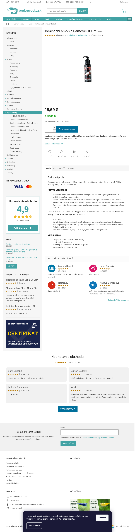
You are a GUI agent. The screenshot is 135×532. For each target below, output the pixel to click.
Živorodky (14, 77)
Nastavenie (34, 525)
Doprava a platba (53, 2)
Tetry (12, 73)
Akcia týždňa (12, 38)
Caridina (13, 52)
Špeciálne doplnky (14, 109)
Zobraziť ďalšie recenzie (118, 300)
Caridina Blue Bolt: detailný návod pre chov (21, 258)
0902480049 (14, 500)
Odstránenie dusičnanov (19, 126)
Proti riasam (15, 134)
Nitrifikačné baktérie (18, 116)
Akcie (12, 41)
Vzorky (10, 105)
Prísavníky (14, 66)
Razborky (14, 70)
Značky (10, 173)
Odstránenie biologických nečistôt (23, 130)
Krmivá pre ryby (13, 102)
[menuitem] (11, 19)
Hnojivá (10, 169)
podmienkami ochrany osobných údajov (98, 437)
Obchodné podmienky (74, 2)
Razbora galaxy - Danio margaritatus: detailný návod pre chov (21, 251)
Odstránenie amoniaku (19, 119)
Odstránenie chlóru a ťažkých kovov (24, 123)
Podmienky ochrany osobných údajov (20, 473)
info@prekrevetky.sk (18, 496)
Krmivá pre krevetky (15, 98)
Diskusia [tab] (71, 168)
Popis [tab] (48, 168)
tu (73, 518)
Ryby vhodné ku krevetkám (21, 87)
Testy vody (14, 148)
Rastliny (10, 95)
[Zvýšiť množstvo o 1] (54, 127)
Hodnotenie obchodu (67, 356)
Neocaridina (14, 48)
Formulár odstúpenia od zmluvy (18, 476)
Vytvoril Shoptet (122, 526)
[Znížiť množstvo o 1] (54, 130)
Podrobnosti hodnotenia (77, 35)
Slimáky (10, 91)
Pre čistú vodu (15, 137)
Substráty (11, 165)
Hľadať (82, 11)
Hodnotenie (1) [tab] (59, 168)
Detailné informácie (52, 144)
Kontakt (9, 480)
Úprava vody (12, 112)
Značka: (96, 35)
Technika (11, 158)
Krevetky (11, 45)
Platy (13, 80)
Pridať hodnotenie (23, 228)
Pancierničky (15, 63)
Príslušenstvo (12, 155)
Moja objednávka (12, 483)
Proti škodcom (16, 141)
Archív (11, 266)
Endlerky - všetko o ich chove (18, 244)
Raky (12, 55)
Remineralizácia (16, 144)
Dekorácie (11, 162)
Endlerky (14, 84)
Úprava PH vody (16, 151)
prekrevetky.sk (16, 508)
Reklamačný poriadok (14, 470)
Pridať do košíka (68, 129)
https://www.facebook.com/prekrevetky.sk (27, 504)
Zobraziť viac (67, 409)
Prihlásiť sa (68, 443)
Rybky (9, 59)
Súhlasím (102, 517)
